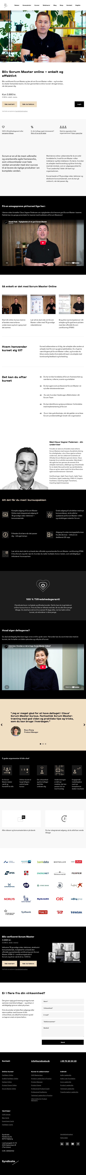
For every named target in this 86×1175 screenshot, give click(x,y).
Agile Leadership (65, 1075)
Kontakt (69, 5)
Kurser (37, 5)
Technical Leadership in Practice (41, 1095)
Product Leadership (66, 1085)
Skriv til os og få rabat (38, 133)
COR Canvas (6, 1114)
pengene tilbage (8, 133)
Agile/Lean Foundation (67, 1078)
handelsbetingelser (21, 111)
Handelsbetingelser (66, 1134)
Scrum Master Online (9, 1089)
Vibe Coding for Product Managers (39, 1099)
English (78, 5)
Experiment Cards (8, 1121)
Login (79, 104)
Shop (61, 5)
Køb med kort (9, 104)
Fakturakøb (64, 1138)
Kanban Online (7, 1082)
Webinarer (46, 5)
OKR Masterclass (37, 1075)
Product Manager (37, 1082)
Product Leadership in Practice (41, 1078)
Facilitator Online (7, 1075)
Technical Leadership (67, 1089)
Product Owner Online (9, 1085)
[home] (5, 5)
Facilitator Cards (7, 1124)
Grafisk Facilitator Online (10, 1078)
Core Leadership (65, 1082)
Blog (54, 5)
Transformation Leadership (69, 1092)
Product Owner (36, 1085)
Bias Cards (5, 1118)
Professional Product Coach (40, 1089)
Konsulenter (27, 5)
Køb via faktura (28, 104)
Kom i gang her (77, 133)
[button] (3, 725)
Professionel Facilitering (39, 1092)
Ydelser (16, 5)
